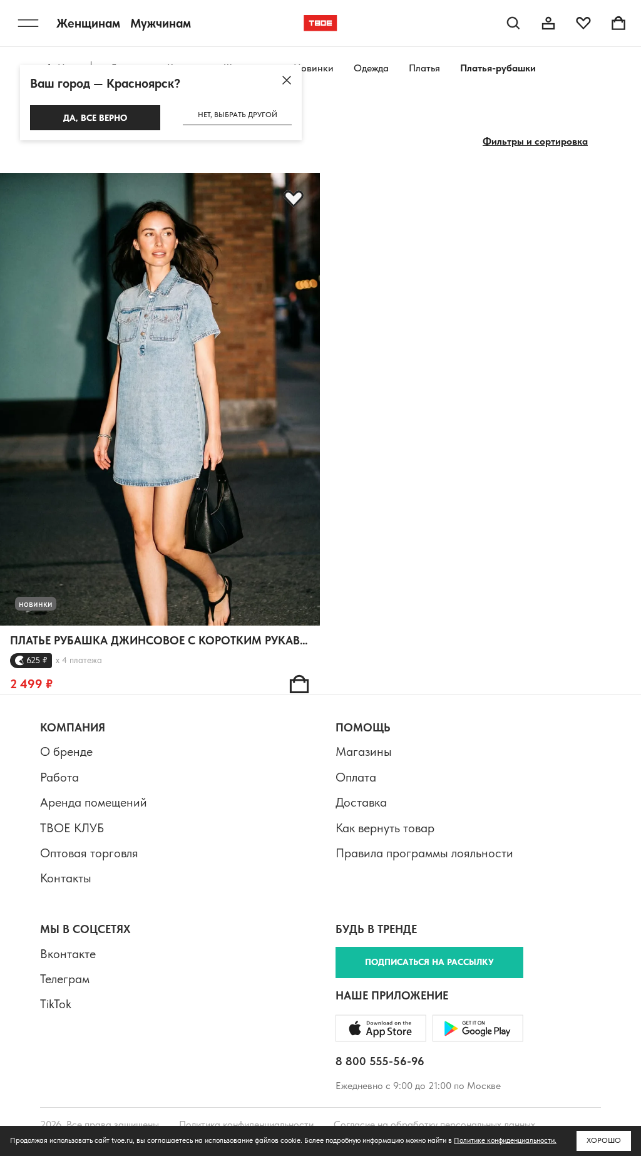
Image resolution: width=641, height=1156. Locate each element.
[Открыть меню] (28, 23)
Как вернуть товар (385, 827)
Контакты (65, 877)
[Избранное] (583, 23)
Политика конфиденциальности (246, 1124)
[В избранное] (293, 199)
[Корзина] (618, 23)
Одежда (371, 68)
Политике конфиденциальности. (505, 1140)
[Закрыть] (287, 80)
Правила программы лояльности (424, 852)
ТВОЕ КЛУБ (72, 827)
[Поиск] (513, 23)
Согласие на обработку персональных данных (434, 1124)
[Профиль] (548, 23)
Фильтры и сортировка (535, 141)
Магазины (364, 751)
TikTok (55, 1003)
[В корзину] (299, 683)
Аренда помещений (93, 802)
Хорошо (604, 1140)
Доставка (361, 802)
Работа (59, 777)
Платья (424, 68)
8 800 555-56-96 (380, 1061)
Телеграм (65, 978)
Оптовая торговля (89, 852)
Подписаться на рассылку (429, 962)
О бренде (66, 751)
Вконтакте (68, 953)
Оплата (356, 777)
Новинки (314, 68)
